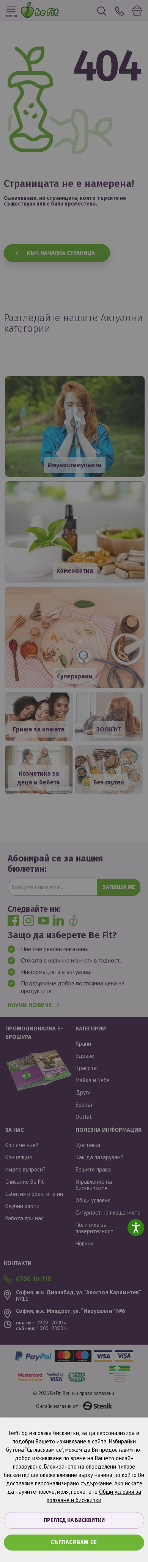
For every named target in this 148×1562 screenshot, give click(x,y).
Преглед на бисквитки (74, 1520)
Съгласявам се (74, 1542)
